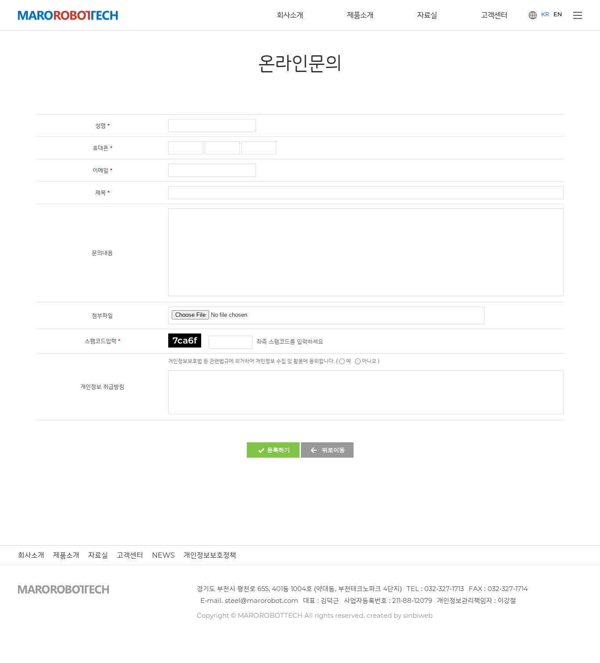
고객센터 (130, 555)
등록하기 (278, 450)
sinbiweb (418, 615)
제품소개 (66, 555)
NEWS (163, 555)
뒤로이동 (333, 450)
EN (557, 14)
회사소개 (31, 555)
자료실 (98, 555)
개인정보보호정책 (210, 555)
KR (545, 14)
